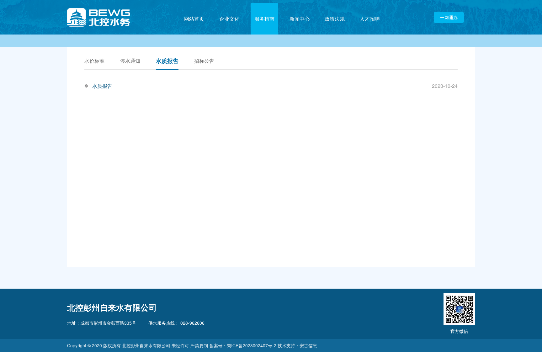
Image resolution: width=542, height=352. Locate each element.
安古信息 (308, 345)
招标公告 (204, 61)
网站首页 (194, 18)
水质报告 (167, 61)
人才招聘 (370, 18)
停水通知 (130, 61)
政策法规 (335, 18)
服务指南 (264, 18)
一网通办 (449, 17)
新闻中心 (300, 18)
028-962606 (192, 323)
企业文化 (229, 18)
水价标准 (94, 61)
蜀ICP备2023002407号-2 (251, 345)
